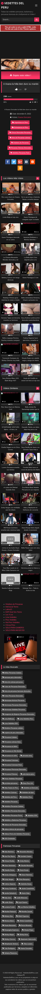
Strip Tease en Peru (11, 788)
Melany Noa (8, 916)
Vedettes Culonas (10, 792)
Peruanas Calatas (10, 737)
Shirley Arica (23, 934)
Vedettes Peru (27, 797)
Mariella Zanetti (26, 911)
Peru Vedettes (10, 620)
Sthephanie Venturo (11, 944)
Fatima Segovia (9, 884)
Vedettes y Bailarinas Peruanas (15, 820)
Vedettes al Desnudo (31, 788)
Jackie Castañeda (28, 888)
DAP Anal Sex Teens (13, 612)
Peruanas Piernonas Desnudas (15, 769)
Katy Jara (7, 898)
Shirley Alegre (9, 934)
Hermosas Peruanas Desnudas (15, 705)
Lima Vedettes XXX (11, 723)
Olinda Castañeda (25, 921)
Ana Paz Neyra (9, 856)
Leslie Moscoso (22, 898)
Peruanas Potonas (10, 774)
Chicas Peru (10, 625)
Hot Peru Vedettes (12, 622)
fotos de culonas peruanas (13, 682)
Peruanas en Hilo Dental (12, 751)
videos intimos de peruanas (13, 829)
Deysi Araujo (24, 870)
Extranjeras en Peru (21, 127)
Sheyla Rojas (28, 930)
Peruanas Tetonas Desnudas (21, 148)
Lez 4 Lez (9, 615)
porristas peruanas (10, 783)
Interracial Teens (11, 607)
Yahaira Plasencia (10, 953)
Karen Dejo (26, 893)
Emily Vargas (8, 879)
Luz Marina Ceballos (27, 907)
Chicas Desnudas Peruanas (21, 132)
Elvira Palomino (26, 875)
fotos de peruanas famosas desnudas (17, 691)
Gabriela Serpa (26, 884)
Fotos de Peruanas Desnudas (14, 686)
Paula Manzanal (10, 925)
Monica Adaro (9, 921)
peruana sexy (27, 755)
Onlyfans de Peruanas (21, 142)
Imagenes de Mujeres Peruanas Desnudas (19, 714)
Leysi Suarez (22, 902)
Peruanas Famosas (11, 760)
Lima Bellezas (9, 719)
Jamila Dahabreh (10, 893)
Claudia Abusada (26, 865)
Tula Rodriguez (9, 948)
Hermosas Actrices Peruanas (14, 700)
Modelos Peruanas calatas (13, 728)
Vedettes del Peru (10, 797)
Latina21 (8, 609)
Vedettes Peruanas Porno (13, 815)
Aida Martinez (9, 851)
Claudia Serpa (9, 870)
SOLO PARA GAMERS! (14, 628)
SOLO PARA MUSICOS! (14, 630)
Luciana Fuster (9, 907)
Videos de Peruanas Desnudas (15, 825)
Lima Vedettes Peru (26, 719)
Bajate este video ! (21, 75)
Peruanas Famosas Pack (13, 765)
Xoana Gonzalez (24, 117)
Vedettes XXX (32, 815)
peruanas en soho (10, 755)
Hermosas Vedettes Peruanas (14, 709)
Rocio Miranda (26, 925)
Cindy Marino (24, 861)
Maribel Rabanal (10, 911)
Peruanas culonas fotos (12, 742)
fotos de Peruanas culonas (21, 137)
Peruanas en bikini (10, 746)
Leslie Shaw (8, 902)
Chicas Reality (9, 861)
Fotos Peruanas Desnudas (13, 696)
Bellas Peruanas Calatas (12, 673)
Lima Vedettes (11, 617)
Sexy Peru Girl (28, 783)
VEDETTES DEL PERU (12, 5)
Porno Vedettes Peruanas (13, 778)
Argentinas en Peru (21, 122)
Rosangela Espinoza (11, 930)
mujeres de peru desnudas (13, 732)
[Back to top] (34, 987)
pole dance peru (28, 774)
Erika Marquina (24, 879)
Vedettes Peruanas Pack (20, 153)
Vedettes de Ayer (28, 792)
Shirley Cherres (9, 939)
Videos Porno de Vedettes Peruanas (16, 834)
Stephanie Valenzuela (28, 939)
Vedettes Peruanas (10, 801)
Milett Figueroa (23, 916)
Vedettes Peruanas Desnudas (14, 811)
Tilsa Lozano (28, 944)
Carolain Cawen (25, 856)
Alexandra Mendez (25, 851)
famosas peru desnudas (12, 677)
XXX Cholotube (9, 838)
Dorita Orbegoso (10, 875)
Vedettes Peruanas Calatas (13, 806)
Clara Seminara (9, 865)
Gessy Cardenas (10, 888)
